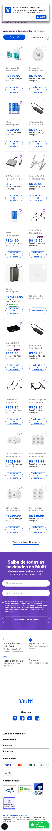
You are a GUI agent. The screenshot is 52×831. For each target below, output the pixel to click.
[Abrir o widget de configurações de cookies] (4, 826)
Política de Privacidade (32, 605)
